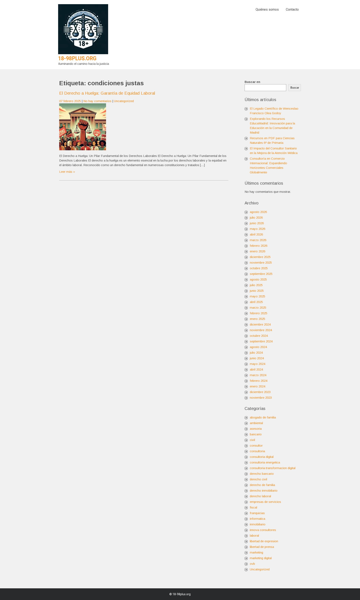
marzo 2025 (258, 307)
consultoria (257, 451)
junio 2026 (257, 223)
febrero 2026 (258, 245)
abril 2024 (256, 369)
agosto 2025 (258, 279)
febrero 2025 (258, 313)
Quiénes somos (267, 9)
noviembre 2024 (261, 330)
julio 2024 (256, 352)
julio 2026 (256, 217)
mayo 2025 (257, 296)
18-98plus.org (77, 58)
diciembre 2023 (260, 392)
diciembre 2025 (260, 257)
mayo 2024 (257, 364)
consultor (256, 445)
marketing (256, 552)
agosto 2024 (258, 347)
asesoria (256, 428)
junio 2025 (257, 290)
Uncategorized (124, 101)
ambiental (256, 423)
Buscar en (252, 82)
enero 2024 (257, 386)
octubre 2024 (259, 335)
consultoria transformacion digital (272, 468)
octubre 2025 (259, 268)
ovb (252, 563)
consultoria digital (262, 456)
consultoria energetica (265, 462)
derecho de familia (262, 485)
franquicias (257, 513)
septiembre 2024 (261, 341)
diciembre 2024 (260, 324)
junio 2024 (257, 358)
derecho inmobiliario (264, 490)
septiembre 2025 (261, 274)
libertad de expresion (264, 541)
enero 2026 (257, 251)
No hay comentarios (97, 101)
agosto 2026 (258, 212)
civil (252, 440)
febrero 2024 (258, 380)
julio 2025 (256, 285)
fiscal (253, 507)
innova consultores (263, 530)
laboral (254, 535)
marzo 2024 (258, 375)
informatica (257, 518)
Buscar (294, 87)
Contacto (292, 9)
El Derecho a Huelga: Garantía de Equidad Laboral (107, 93)
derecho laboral (260, 496)
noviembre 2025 (261, 262)
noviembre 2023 (261, 397)
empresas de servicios (265, 502)
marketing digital (261, 558)
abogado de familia (263, 417)
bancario (256, 434)
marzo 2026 (258, 240)
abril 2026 (256, 234)
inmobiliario (257, 524)
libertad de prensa (262, 547)
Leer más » (67, 171)
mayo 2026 (257, 228)
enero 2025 (257, 319)
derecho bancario (262, 473)
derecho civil (258, 479)
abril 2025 (256, 302)
